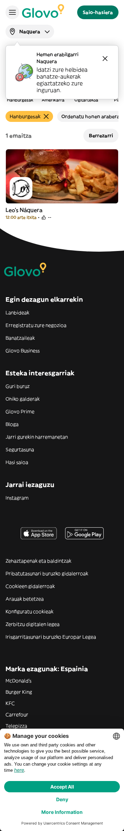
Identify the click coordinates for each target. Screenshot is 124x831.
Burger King (19, 692)
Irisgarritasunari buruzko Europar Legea (51, 637)
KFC (10, 703)
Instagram (17, 498)
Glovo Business (23, 351)
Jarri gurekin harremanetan (37, 437)
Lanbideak (17, 313)
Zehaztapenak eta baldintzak (38, 561)
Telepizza (16, 726)
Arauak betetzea (25, 599)
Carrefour (17, 715)
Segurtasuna (20, 449)
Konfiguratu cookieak (29, 611)
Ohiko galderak (23, 399)
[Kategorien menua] (12, 12)
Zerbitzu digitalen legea (33, 624)
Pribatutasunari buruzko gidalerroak (47, 573)
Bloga (12, 424)
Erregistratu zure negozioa (36, 325)
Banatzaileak (20, 338)
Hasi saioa (17, 462)
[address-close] (105, 58)
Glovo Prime (20, 411)
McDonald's (18, 681)
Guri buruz (18, 386)
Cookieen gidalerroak (30, 586)
